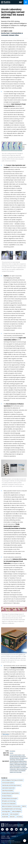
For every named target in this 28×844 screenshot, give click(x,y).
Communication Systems (16, 755)
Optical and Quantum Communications (11, 806)
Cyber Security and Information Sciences (11, 785)
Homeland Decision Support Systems (18, 761)
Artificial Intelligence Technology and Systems (12, 780)
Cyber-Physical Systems (15, 766)
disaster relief (5, 816)
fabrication (12, 816)
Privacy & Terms (5, 838)
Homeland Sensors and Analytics (9, 798)
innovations (12, 751)
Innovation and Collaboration (9, 803)
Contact (13, 836)
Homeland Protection (14, 758)
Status (3, 836)
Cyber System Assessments (20, 764)
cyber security (5, 814)
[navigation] (26, 2)
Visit (8, 836)
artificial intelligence (16, 811)
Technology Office (20, 759)
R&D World (6, 734)
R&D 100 (24, 806)
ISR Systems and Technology (8, 801)
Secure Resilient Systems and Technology (11, 809)
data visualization (14, 814)
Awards (11, 753)
